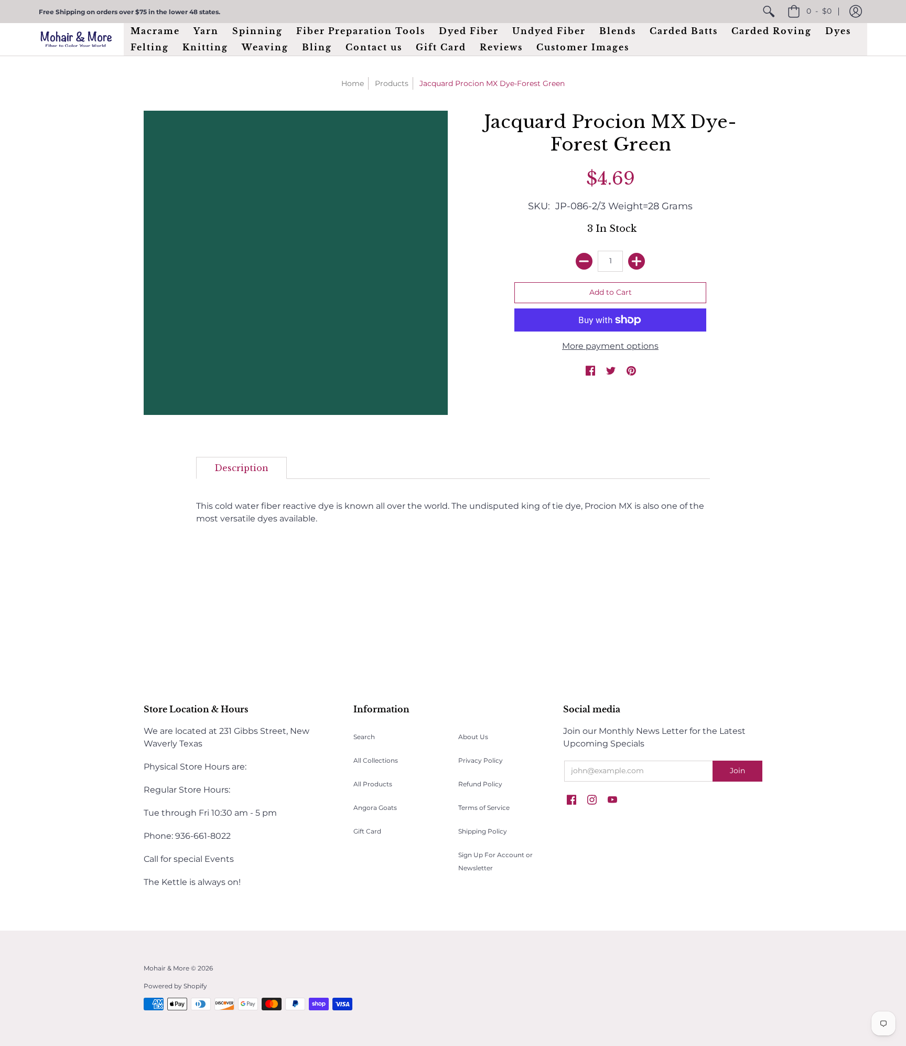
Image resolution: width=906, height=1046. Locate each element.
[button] (855, 11)
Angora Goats (375, 808)
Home (352, 83)
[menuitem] (768, 11)
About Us (473, 737)
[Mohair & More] (76, 39)
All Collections (375, 760)
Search (364, 737)
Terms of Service (484, 808)
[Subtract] (584, 261)
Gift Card (367, 831)
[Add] (636, 261)
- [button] (819, 11)
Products (391, 83)
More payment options (610, 346)
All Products (372, 784)
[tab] (241, 468)
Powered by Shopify (175, 986)
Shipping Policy (482, 831)
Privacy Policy (480, 760)
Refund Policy (480, 784)
